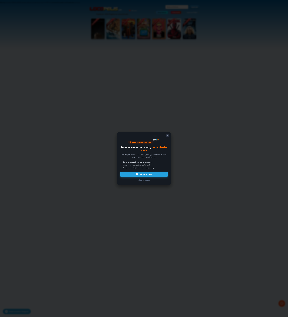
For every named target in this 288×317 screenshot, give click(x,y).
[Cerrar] (167, 135)
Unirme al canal (145, 174)
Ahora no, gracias (144, 180)
